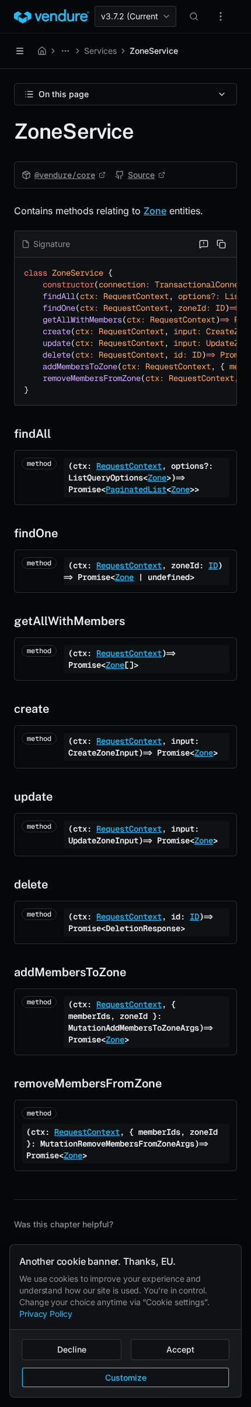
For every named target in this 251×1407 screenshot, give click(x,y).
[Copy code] (221, 244)
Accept (180, 1349)
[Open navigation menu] (19, 50)
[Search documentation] (193, 16)
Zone (155, 211)
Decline (71, 1349)
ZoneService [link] (154, 51)
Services (100, 51)
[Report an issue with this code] (204, 244)
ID (213, 565)
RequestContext (129, 466)
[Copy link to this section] (4, 434)
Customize (126, 1377)
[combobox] (135, 16)
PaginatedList (136, 489)
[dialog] (125, 1321)
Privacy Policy (45, 1314)
